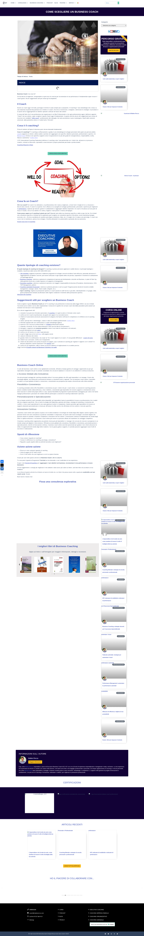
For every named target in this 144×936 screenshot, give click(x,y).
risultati (48, 324)
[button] (96, 82)
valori (38, 330)
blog (39, 334)
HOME (12, 3)
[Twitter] (118, 31)
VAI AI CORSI (113, 319)
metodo (49, 343)
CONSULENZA (22, 3)
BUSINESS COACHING (36, 3)
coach (19, 134)
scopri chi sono (88, 338)
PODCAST (50, 3)
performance (22, 208)
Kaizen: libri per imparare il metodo (113, 106)
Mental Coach (21, 135)
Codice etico (34, 137)
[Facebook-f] (116, 31)
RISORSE (62, 3)
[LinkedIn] (2, 468)
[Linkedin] (109, 31)
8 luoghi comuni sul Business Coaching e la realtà (41, 347)
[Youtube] (111, 31)
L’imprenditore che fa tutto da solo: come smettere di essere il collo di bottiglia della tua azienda (112, 541)
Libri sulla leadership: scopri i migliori (113, 79)
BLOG (56, 3)
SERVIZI (71, 3)
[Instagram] (114, 31)
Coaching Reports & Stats (25, 145)
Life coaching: (24, 273)
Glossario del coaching (24, 294)
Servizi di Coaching (31, 463)
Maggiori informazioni (35, 762)
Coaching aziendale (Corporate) (29, 287)
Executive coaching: (26, 283)
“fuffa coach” (35, 118)
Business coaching (26, 279)
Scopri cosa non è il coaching (26, 221)
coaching (52, 313)
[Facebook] (2, 461)
